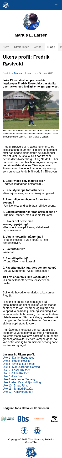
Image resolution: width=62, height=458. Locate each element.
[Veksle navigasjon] (56, 5)
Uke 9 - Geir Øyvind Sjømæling (22, 382)
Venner (38, 46)
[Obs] (23, 419)
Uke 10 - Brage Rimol (16, 385)
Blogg (51, 46)
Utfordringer (21, 46)
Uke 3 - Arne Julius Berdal (19, 363)
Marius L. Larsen (23, 73)
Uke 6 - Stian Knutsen (16, 373)
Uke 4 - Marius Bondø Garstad (21, 366)
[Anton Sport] (39, 419)
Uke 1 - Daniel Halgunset (18, 357)
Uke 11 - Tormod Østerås (18, 388)
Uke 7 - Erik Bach (13, 376)
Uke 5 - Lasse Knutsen (16, 370)
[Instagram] (37, 430)
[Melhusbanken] (7, 419)
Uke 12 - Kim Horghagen (18, 391)
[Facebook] (24, 430)
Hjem (6, 46)
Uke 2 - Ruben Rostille (16, 360)
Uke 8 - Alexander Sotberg (19, 379)
